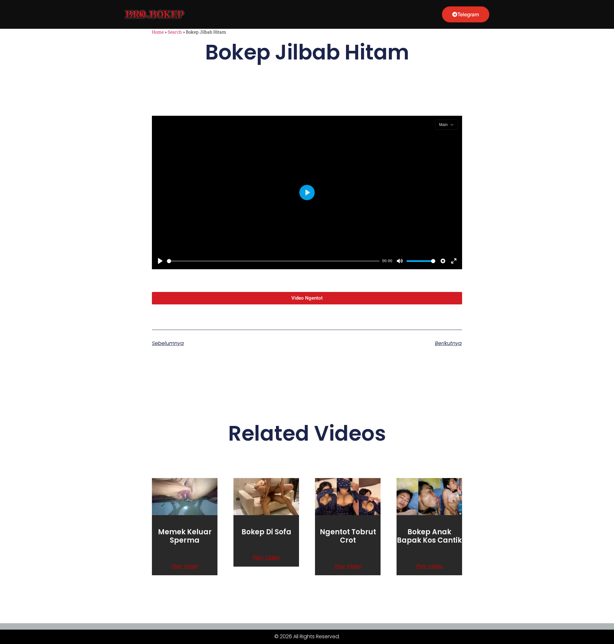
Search (175, 32)
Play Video (184, 566)
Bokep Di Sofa (266, 532)
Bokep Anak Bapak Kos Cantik (429, 536)
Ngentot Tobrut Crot (348, 536)
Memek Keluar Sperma (185, 536)
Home (158, 32)
